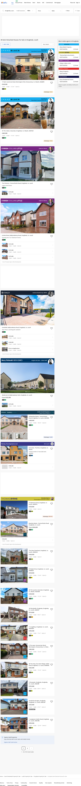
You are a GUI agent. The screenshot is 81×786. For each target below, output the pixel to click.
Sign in (78, 2)
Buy (12, 2)
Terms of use (10, 783)
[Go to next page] (31, 748)
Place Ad (72, 2)
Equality (41, 783)
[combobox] (18, 10)
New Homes (27, 2)
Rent (34, 2)
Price (39, 11)
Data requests (48, 783)
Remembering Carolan (59, 783)
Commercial (49, 2)
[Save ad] (51, 82)
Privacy (16, 783)
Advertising (69, 783)
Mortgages (58, 2)
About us (2, 783)
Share (38, 2)
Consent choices (33, 783)
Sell (43, 2)
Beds (53, 11)
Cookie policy (24, 783)
